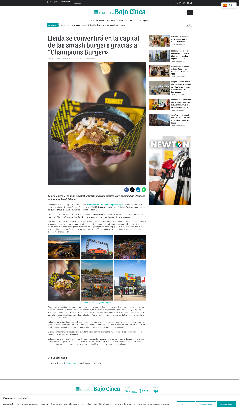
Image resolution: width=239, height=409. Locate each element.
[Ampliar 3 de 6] (143, 238)
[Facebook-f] (173, 3)
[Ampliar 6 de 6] (143, 263)
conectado (72, 363)
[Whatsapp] (170, 3)
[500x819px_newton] (170, 204)
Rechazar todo (206, 404)
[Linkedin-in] (184, 3)
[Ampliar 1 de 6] (77, 238)
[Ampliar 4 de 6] (77, 263)
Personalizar (186, 404)
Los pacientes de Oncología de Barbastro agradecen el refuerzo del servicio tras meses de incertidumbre (181, 86)
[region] (119, 402)
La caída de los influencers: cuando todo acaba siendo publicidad (180, 39)
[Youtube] (188, 3)
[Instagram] (180, 3)
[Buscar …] (190, 12)
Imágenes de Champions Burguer (97, 302)
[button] (77, 3)
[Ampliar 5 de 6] (110, 263)
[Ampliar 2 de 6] (110, 238)
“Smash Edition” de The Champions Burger (104, 204)
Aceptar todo (226, 404)
